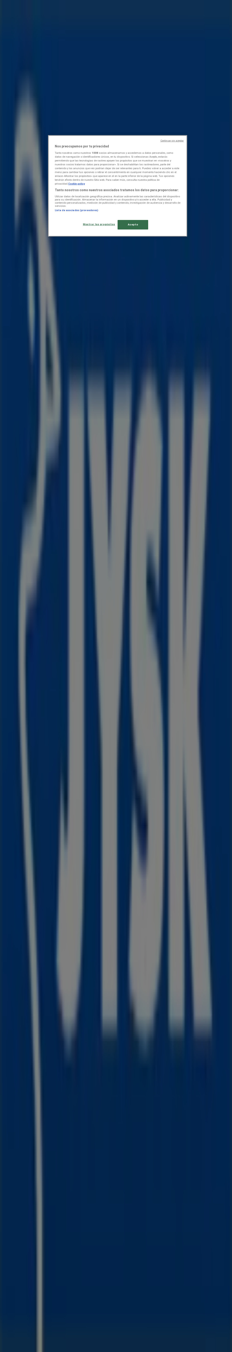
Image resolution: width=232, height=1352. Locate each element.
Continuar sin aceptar (172, 140)
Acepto (133, 224)
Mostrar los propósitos (99, 224)
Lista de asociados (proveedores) (76, 210)
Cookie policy (76, 183)
